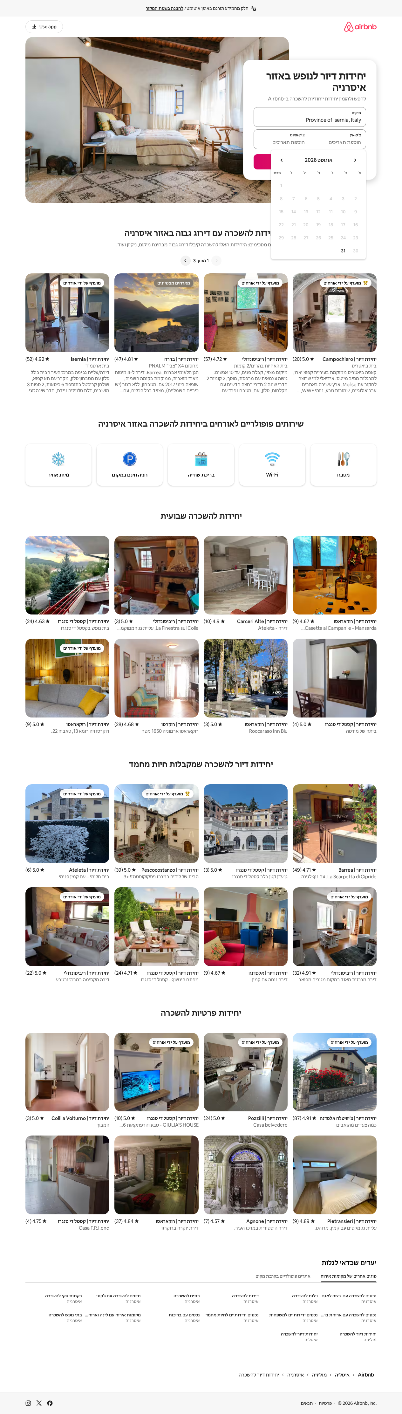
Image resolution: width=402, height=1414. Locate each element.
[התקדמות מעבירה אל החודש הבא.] (282, 160)
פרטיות (325, 1403)
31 (343, 251)
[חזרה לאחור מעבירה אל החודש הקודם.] (355, 160)
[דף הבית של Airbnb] (360, 27)
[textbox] (338, 142)
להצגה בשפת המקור (164, 8)
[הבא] (186, 261)
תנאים (307, 1403)
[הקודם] (216, 261)
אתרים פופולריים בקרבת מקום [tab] (283, 1276)
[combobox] (310, 120)
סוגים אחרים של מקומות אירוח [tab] (349, 1276)
